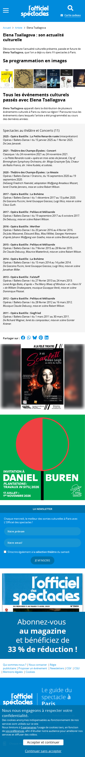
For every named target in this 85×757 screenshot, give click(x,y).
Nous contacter (38, 664)
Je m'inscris (42, 560)
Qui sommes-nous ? (14, 664)
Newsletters (57, 668)
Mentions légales (13, 672)
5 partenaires (28, 727)
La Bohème (37, 194)
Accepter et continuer (43, 742)
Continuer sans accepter (43, 751)
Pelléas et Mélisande (42, 212)
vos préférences (15, 731)
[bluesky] (35, 338)
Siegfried (35, 313)
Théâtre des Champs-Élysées (27, 150)
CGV (68, 668)
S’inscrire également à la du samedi (38, 552)
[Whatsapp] (28, 338)
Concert (51, 150)
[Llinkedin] (46, 338)
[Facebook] (23, 338)
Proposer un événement (32, 668)
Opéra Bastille (19, 136)
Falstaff (34, 277)
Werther (35, 226)
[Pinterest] (40, 338)
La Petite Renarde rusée (44, 136)
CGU (76, 668)
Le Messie (52, 172)
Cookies (30, 672)
